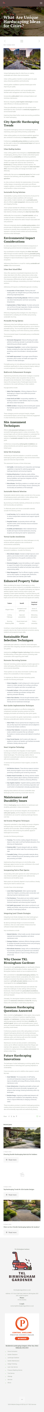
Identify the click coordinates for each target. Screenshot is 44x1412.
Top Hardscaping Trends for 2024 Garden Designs (19, 1189)
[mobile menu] (41, 3)
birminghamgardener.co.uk (22, 1290)
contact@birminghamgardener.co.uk (22, 1306)
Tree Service (11, 1373)
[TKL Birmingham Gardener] (4, 3)
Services (10, 1380)
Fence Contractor (12, 1351)
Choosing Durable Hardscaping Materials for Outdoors (20, 1154)
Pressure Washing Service (15, 1370)
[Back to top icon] (22, 1399)
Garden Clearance (12, 1355)
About (9, 1383)
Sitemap (10, 1376)
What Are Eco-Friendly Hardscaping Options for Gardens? (22, 1227)
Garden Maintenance (13, 1361)
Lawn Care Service (13, 1367)
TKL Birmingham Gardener (22, 1249)
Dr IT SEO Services (31, 1404)
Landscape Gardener (13, 1358)
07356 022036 (22, 1300)
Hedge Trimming (12, 1364)
